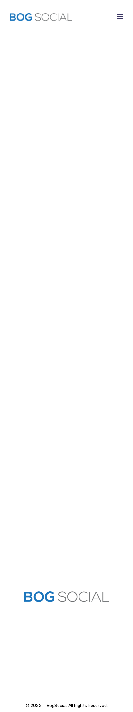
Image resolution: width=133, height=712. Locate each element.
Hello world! (20, 376)
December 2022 (25, 142)
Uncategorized (24, 175)
